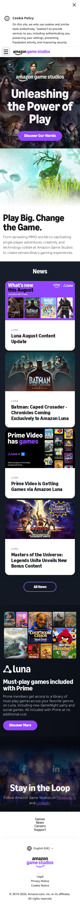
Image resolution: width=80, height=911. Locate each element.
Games (40, 819)
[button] (6, 52)
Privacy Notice (40, 881)
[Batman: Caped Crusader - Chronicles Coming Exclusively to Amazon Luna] (40, 372)
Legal (40, 876)
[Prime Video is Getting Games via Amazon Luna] (40, 449)
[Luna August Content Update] (40, 301)
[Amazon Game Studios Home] (31, 52)
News (40, 822)
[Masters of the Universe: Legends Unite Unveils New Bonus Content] (40, 520)
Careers (40, 826)
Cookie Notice (40, 885)
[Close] (74, 5)
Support (40, 829)
